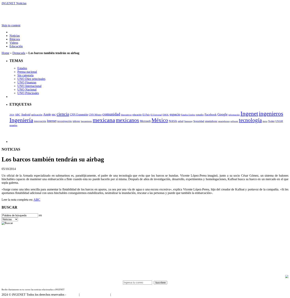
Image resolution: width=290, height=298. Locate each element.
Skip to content (11, 25)
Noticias (14, 35)
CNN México (95, 114)
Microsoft (145, 121)
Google (222, 114)
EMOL (166, 114)
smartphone (211, 121)
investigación (64, 121)
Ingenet (249, 113)
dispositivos (126, 114)
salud (180, 121)
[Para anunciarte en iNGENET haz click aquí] (286, 277)
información (234, 115)
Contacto (72, 294)
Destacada (18, 53)
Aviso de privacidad (123, 294)
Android (25, 114)
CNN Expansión (79, 114)
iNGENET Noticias (14, 3)
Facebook (211, 114)
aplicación (36, 114)
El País (146, 114)
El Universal (156, 114)
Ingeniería (21, 120)
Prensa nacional (27, 71)
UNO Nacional (26, 89)
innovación (40, 121)
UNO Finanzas (26, 82)
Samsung (188, 121)
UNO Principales (28, 93)
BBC (54, 114)
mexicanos (127, 120)
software (234, 121)
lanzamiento (86, 121)
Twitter (271, 121)
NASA (173, 121)
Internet (51, 121)
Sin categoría (25, 75)
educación (137, 114)
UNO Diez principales (31, 79)
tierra (265, 121)
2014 (11, 115)
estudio (200, 114)
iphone (76, 121)
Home (5, 53)
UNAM (279, 121)
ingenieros (271, 113)
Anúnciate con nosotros (94, 294)
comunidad (111, 114)
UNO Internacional (29, 86)
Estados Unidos (188, 115)
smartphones (224, 121)
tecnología (250, 120)
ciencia (63, 114)
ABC (17, 114)
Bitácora (14, 39)
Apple (47, 114)
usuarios (13, 125)
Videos (13, 42)
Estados (22, 68)
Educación (16, 46)
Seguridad (198, 121)
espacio (175, 114)
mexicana (104, 120)
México (160, 120)
